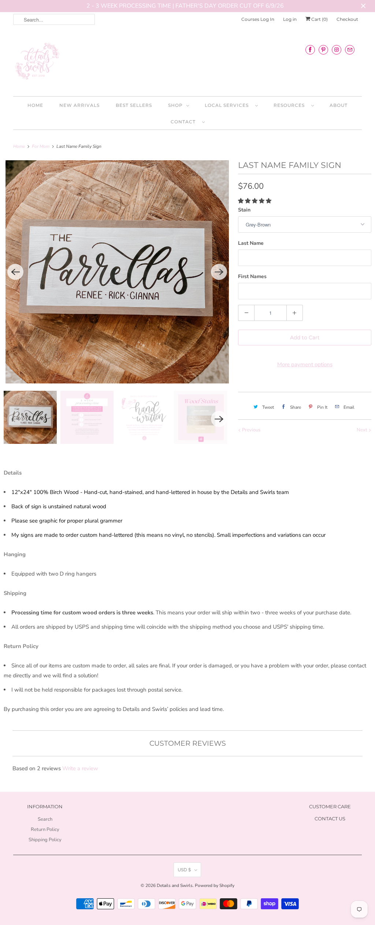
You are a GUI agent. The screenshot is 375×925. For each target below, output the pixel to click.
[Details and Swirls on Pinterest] (323, 49)
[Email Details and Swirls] (349, 49)
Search (45, 819)
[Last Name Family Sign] (117, 271)
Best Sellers (134, 105)
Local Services (228, 105)
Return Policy (45, 829)
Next (362, 430)
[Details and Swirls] (187, 63)
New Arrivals (79, 105)
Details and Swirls (175, 885)
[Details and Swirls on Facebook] (310, 49)
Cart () (319, 19)
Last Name (251, 243)
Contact (184, 121)
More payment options (305, 364)
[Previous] (15, 272)
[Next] (219, 272)
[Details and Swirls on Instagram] (336, 49)
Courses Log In (257, 19)
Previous (250, 430)
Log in (290, 19)
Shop (175, 105)
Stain (244, 209)
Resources (291, 105)
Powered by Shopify (214, 885)
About (339, 105)
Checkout (347, 19)
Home (35, 105)
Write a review (80, 768)
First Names (252, 276)
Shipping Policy (45, 839)
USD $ (184, 869)
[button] (255, 201)
